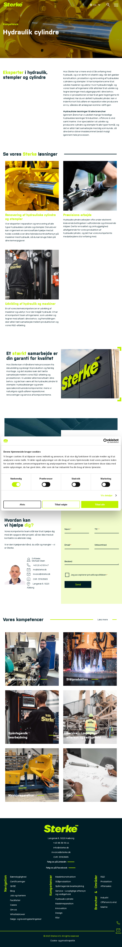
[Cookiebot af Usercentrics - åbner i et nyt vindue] (106, 441)
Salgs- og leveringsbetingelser (26, 919)
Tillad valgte (61, 504)
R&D (103, 876)
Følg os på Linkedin (56, 861)
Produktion (106, 881)
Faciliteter (15, 900)
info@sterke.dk (61, 847)
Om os (13, 909)
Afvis (22, 504)
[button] (95, 5)
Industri (104, 897)
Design (58, 912)
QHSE (13, 886)
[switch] (46, 484)
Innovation (61, 908)
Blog (12, 890)
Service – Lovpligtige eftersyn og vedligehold (70, 892)
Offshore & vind (108, 902)
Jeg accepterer (89, 574)
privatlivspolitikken (96, 574)
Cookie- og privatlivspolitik (62, 940)
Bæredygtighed (18, 876)
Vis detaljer (106, 495)
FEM (57, 917)
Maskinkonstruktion (65, 876)
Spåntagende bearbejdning (69, 886)
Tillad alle (100, 504)
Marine (104, 906)
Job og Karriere (18, 895)
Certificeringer (17, 881)
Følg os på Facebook (56, 867)
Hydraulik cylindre (64, 898)
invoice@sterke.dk (41, 574)
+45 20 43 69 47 (41, 565)
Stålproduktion (63, 881)
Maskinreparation (64, 903)
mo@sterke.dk (40, 569)
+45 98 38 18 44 (61, 842)
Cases (13, 904)
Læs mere (103, 619)
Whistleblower (17, 914)
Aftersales (106, 886)
